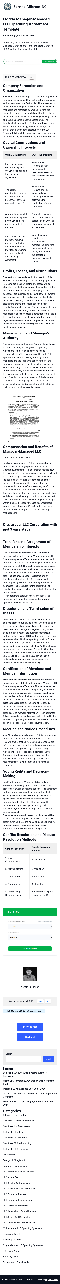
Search (9, 1054)
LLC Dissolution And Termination (19, 1188)
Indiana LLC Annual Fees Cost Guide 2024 (24, 1088)
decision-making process (44, 745)
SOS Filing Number (12, 1251)
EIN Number (9, 1154)
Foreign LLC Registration (15, 1160)
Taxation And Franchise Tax (17, 1262)
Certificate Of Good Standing (17, 1143)
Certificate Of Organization (16, 1149)
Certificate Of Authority (14, 1132)
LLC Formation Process (14, 1194)
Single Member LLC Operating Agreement (23, 1245)
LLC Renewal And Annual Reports (19, 1211)
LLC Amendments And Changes (18, 1171)
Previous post (30, 1026)
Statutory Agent (10, 1256)
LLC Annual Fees (11, 1177)
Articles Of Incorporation (15, 1115)
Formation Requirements (15, 1166)
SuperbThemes (51, 1279)
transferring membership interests (23, 569)
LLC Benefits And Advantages (17, 1183)
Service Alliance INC (30, 7)
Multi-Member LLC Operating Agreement (24, 1011)
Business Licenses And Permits (18, 1120)
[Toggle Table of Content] (30, 77)
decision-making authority (28, 357)
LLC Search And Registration (17, 1217)
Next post (30, 1037)
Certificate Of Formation (15, 1137)
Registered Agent (11, 1234)
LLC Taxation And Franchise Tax (19, 1222)
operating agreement (17, 317)
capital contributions (37, 113)
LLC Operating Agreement (15, 1205)
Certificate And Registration (16, 1126)
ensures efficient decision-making (24, 499)
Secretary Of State (12, 1239)
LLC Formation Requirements (17, 1200)
